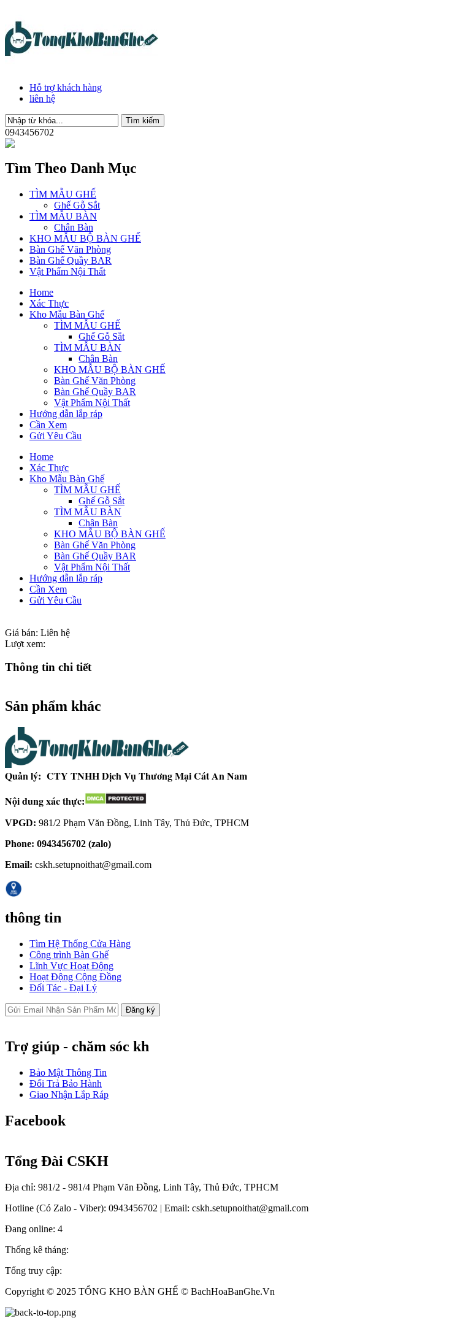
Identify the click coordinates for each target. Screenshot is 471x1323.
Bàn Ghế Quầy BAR (70, 260)
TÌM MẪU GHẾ (62, 194)
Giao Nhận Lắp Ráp (69, 1094)
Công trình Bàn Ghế (69, 954)
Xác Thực (49, 303)
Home (41, 292)
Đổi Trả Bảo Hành (65, 1083)
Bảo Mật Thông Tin (68, 1072)
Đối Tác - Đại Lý (63, 988)
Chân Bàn (73, 227)
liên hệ (42, 98)
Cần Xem (48, 425)
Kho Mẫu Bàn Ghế (66, 314)
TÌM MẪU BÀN (63, 216)
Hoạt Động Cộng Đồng (75, 977)
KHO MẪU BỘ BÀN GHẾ (85, 238)
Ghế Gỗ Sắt (77, 205)
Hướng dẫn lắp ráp (65, 413)
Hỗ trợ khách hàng (65, 87)
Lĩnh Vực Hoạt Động (71, 966)
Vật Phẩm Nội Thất (67, 271)
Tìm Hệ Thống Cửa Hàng (80, 943)
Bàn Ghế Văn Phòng (70, 249)
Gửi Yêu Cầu (55, 436)
